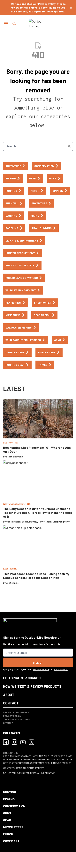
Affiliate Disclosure (16, 712)
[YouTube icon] (23, 742)
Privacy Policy (47, 3)
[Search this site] (14, 24)
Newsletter (13, 827)
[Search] (69, 146)
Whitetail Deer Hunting (17, 504)
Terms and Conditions (16, 719)
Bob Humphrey (29, 521)
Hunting (9, 792)
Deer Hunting (11, 443)
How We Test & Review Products (32, 686)
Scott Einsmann (14, 456)
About (8, 695)
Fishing (9, 799)
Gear (7, 820)
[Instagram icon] (14, 742)
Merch (8, 834)
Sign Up (38, 662)
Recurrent (16, 768)
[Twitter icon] (31, 742)
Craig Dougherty (61, 521)
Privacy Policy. (61, 669)
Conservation (14, 806)
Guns (7, 813)
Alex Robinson (13, 521)
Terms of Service (41, 669)
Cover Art (11, 841)
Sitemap (8, 723)
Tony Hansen (45, 521)
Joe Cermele (12, 583)
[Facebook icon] (6, 742)
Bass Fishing (10, 569)
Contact (11, 703)
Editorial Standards (22, 678)
